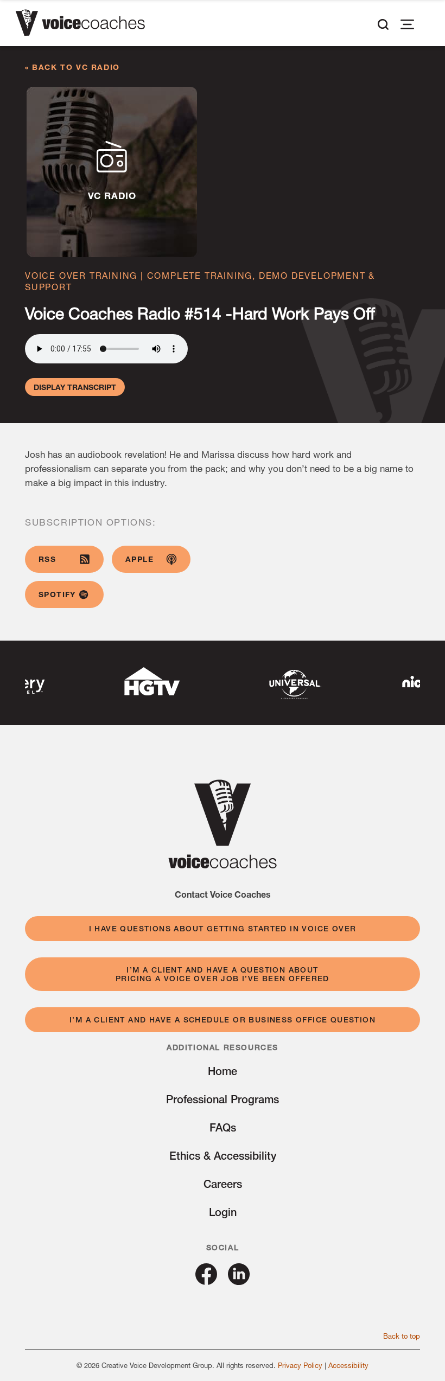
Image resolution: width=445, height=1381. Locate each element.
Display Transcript (75, 387)
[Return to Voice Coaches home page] (222, 865)
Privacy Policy (300, 1365)
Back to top (401, 1336)
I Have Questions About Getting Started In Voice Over (223, 928)
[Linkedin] (239, 1281)
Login (223, 1212)
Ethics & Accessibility (222, 1155)
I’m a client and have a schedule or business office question (222, 1019)
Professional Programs (222, 1099)
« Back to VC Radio (72, 67)
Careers (223, 1184)
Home (222, 1071)
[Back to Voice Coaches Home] (80, 24)
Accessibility (348, 1365)
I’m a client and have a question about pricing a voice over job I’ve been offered (222, 974)
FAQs (222, 1127)
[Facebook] (206, 1281)
